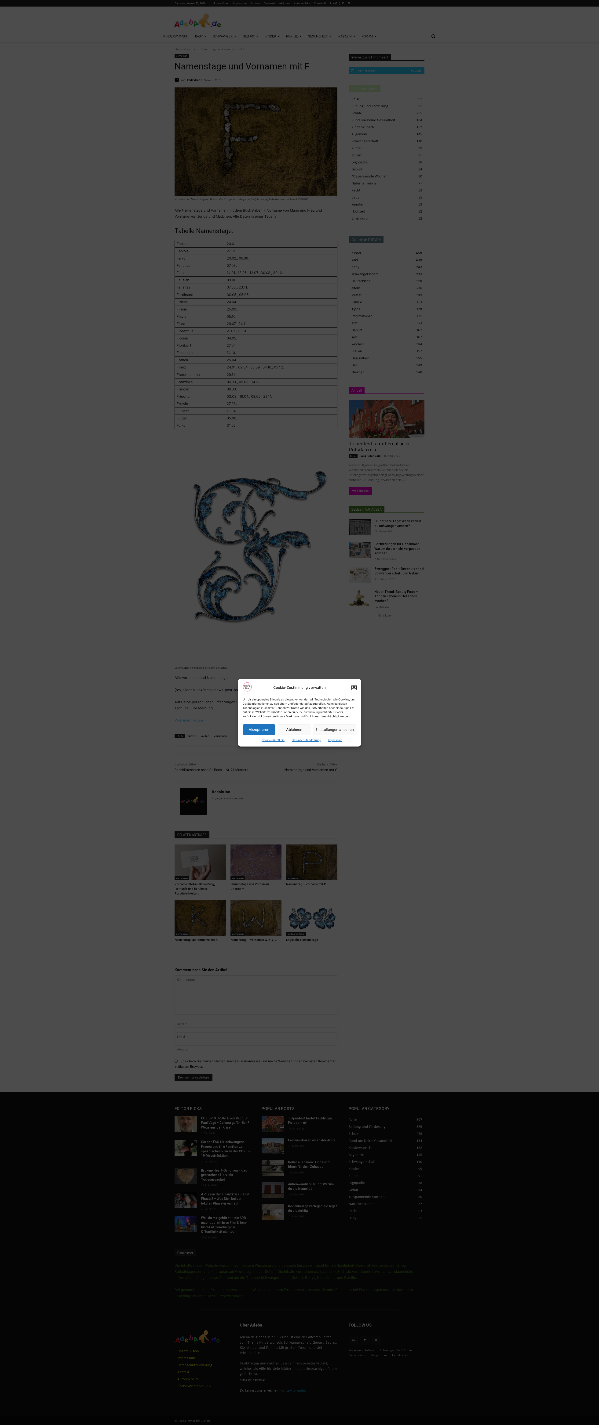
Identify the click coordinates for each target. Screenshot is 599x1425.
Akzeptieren (259, 729)
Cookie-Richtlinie (273, 740)
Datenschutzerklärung (306, 740)
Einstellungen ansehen (334, 729)
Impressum (335, 740)
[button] (354, 687)
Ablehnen (294, 729)
